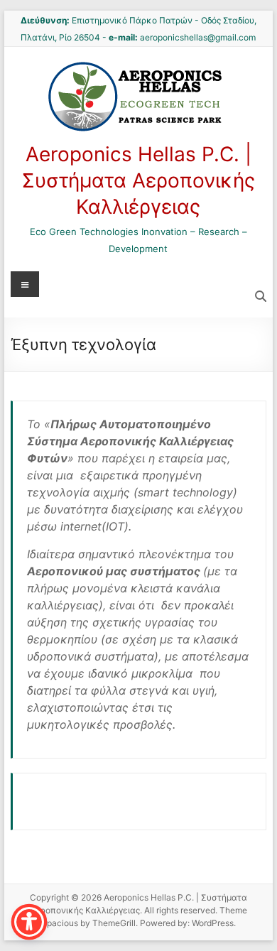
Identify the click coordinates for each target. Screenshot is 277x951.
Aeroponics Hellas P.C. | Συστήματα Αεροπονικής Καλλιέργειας (138, 180)
